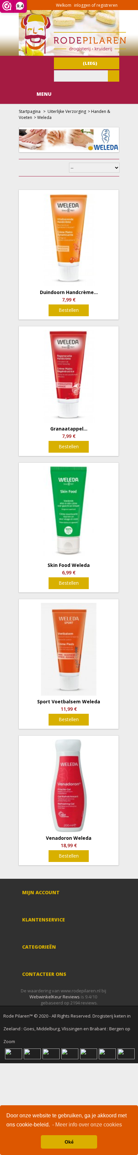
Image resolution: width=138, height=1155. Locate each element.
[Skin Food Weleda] (68, 512)
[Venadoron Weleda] (68, 785)
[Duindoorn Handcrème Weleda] (68, 240)
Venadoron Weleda (68, 838)
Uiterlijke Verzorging (67, 111)
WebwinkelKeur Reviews (54, 997)
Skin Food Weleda (69, 565)
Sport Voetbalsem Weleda (68, 701)
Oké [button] (69, 1142)
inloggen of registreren (96, 5)
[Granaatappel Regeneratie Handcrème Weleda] (68, 376)
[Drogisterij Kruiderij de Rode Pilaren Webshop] (72, 52)
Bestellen (69, 310)
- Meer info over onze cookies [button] (87, 1124)
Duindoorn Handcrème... (69, 292)
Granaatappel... (68, 428)
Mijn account (41, 892)
